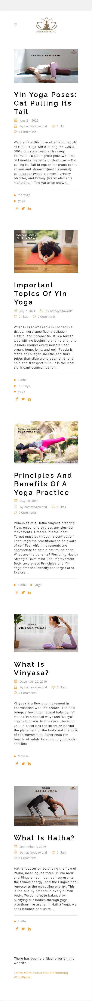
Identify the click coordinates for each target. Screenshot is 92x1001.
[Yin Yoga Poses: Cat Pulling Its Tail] (46, 66)
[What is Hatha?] (46, 806)
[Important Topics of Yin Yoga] (46, 251)
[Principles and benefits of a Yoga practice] (46, 442)
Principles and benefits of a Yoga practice (43, 483)
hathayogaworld (35, 126)
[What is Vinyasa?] (46, 633)
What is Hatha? (44, 838)
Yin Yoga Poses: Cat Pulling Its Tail (45, 103)
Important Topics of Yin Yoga (40, 293)
